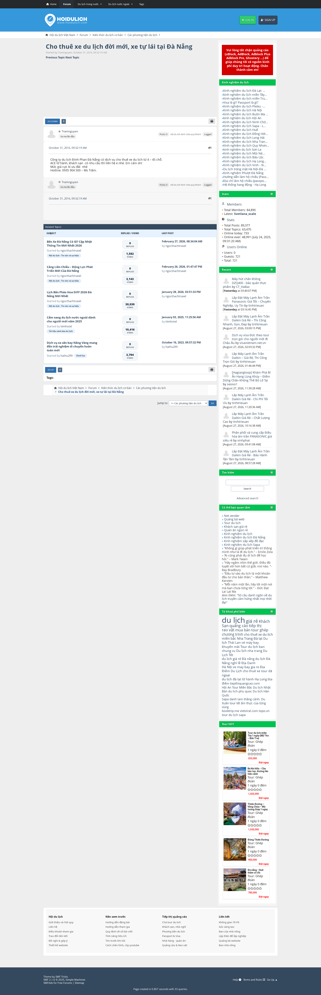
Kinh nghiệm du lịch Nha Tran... (245, 142)
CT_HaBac (243, 287)
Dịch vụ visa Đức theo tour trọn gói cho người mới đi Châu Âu (246, 339)
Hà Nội (227, 667)
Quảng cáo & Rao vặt (174, 945)
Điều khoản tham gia (61, 931)
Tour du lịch (232, 523)
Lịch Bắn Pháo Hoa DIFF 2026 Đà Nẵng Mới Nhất (69, 294)
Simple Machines (75, 979)
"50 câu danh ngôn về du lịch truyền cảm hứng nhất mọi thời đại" (247, 598)
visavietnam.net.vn (253, 343)
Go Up (51, 369)
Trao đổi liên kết (58, 936)
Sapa (225, 699)
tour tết (235, 703)
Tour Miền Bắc (242, 687)
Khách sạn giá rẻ (235, 527)
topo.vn (264, 711)
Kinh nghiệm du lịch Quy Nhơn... (246, 145)
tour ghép (259, 629)
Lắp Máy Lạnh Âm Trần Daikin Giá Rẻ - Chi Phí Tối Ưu (245, 399)
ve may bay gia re (246, 667)
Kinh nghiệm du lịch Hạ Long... (244, 161)
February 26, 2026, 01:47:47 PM (182, 266)
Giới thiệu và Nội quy (61, 922)
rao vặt (228, 629)
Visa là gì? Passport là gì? (240, 102)
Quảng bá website (229, 940)
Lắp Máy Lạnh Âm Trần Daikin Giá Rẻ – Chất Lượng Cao (246, 418)
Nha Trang (245, 638)
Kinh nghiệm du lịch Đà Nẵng (244, 537)
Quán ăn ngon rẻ (236, 530)
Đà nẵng (248, 659)
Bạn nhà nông (227, 945)
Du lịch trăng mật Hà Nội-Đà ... (244, 169)
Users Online (237, 247)
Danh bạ (80, 355)
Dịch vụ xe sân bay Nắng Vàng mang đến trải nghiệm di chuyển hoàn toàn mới (72, 346)
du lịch (233, 620)
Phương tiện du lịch (173, 931)
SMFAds (48, 982)
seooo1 (232, 384)
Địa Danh (248, 663)
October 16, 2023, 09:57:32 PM (181, 342)
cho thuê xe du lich (258, 634)
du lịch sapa (237, 715)
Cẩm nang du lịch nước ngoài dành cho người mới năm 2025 (71, 319)
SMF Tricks (62, 976)
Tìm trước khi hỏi (115, 940)
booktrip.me (230, 711)
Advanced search (247, 498)
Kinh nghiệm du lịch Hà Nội (242, 110)
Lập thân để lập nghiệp (232, 936)
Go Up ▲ (272, 979)
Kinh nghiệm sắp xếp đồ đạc (244, 541)
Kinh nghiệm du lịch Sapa (242, 545)
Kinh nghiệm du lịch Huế (240, 130)
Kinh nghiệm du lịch (238, 534)
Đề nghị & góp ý (58, 940)
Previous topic (55, 57)
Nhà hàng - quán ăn (174, 940)
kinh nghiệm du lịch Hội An (242, 118)
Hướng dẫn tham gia (117, 926)
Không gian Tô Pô (229, 922)
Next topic (72, 57)
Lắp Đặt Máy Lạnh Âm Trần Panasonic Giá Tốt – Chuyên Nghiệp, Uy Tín (247, 301)
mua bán (242, 629)
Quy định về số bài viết (118, 931)
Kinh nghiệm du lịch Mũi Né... (244, 153)
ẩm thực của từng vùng (244, 705)
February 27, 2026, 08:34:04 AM (182, 241)
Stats (225, 194)
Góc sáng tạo (226, 926)
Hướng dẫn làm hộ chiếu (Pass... (246, 177)
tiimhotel (66, 326)
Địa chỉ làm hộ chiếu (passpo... (244, 181)
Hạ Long (261, 679)
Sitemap (79, 982)
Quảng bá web (234, 519)
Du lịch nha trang (249, 650)
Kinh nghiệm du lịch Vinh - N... (244, 165)
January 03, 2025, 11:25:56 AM (181, 317)
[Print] (211, 121)
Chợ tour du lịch (171, 922)
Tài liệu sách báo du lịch (61, 331)
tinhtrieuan (256, 305)
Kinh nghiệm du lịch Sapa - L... (244, 126)
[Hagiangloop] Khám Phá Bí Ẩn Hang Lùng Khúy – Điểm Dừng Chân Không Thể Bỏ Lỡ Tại (247, 376)
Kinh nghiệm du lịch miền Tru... (245, 98)
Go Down (53, 121)
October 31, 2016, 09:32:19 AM (68, 148)
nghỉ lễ (236, 663)
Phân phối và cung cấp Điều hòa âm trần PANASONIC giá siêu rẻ (247, 436)
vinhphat (243, 440)
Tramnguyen (70, 131)
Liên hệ (53, 926)
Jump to (162, 403)
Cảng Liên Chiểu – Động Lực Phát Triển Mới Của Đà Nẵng (70, 269)
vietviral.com (249, 711)
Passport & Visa (171, 936)
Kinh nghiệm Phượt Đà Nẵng (243, 173)
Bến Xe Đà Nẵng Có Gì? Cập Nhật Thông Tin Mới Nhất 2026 (69, 243)
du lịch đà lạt (231, 679)
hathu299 (67, 355)
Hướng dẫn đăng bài (117, 922)
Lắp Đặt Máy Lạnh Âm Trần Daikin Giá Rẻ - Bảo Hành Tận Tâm (246, 455)
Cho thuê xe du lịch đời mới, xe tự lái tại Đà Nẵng (119, 46)
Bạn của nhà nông (229, 931)
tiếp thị (255, 625)
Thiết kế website (58, 945)
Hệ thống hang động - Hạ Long (244, 185)
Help (236, 979)
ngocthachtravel (71, 250)
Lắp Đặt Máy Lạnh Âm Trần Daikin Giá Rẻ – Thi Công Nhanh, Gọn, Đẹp (246, 320)
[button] (89, 4)
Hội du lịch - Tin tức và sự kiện (64, 255)
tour (225, 715)
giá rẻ (252, 621)
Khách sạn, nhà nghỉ (174, 926)
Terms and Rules (253, 979)
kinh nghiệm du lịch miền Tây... (245, 95)
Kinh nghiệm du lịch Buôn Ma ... (245, 114)
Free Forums (65, 982)
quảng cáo (238, 625)
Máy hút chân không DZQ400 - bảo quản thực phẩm (244, 283)
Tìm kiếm (228, 472)
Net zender (231, 516)
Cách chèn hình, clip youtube (122, 945)
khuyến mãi (231, 646)
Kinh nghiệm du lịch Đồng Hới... (245, 134)
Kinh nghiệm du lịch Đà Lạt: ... (244, 91)
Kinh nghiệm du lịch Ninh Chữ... (245, 122)
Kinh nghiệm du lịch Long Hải (244, 138)
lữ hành (248, 679)
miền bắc (229, 638)
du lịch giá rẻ (231, 659)
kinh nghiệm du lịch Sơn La (242, 149)
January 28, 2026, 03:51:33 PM (181, 292)
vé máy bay (250, 642)
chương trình (232, 634)
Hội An (226, 687)
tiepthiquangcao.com (245, 683)
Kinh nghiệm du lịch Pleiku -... (244, 106)
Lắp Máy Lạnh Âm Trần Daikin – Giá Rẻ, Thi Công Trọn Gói (245, 358)
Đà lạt (258, 638)
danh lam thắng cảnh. (245, 699)
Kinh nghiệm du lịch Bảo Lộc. (243, 157)
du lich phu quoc (240, 691)
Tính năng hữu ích (116, 936)
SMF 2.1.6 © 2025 (53, 979)
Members (234, 204)
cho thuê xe (251, 671)
